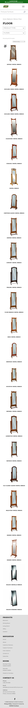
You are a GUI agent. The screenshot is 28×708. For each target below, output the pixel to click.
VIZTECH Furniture (14, 705)
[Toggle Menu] (23, 6)
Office (4, 629)
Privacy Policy (8, 703)
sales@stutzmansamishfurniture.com (13, 687)
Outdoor (5, 631)
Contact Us (6, 653)
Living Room (6, 626)
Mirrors (16, 19)
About (4, 642)
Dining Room (6, 623)
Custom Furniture (7, 647)
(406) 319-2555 (6, 682)
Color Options (6, 650)
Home (4, 19)
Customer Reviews (8, 645)
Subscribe (5, 656)
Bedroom (10, 19)
